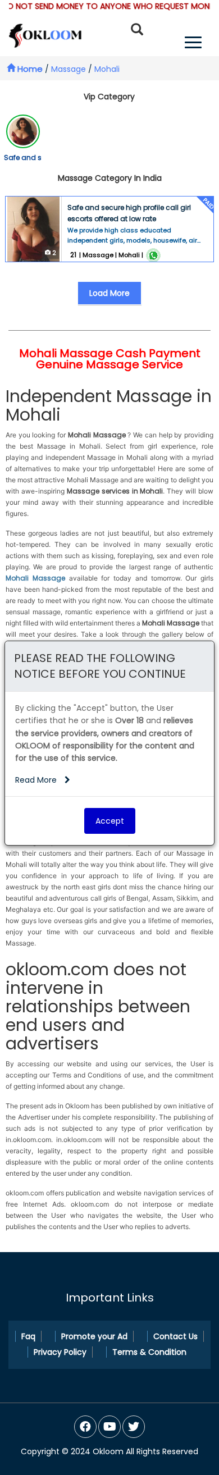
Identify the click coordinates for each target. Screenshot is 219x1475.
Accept (109, 820)
